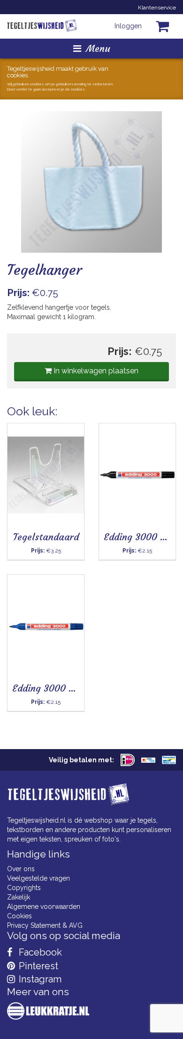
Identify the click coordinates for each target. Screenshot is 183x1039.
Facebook (39, 952)
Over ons (21, 869)
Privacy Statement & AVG (45, 925)
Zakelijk (18, 897)
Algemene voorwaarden (43, 906)
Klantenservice (157, 7)
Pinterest (37, 966)
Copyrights (24, 887)
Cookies (19, 916)
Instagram (38, 979)
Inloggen (128, 26)
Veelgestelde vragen (38, 878)
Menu (98, 48)
